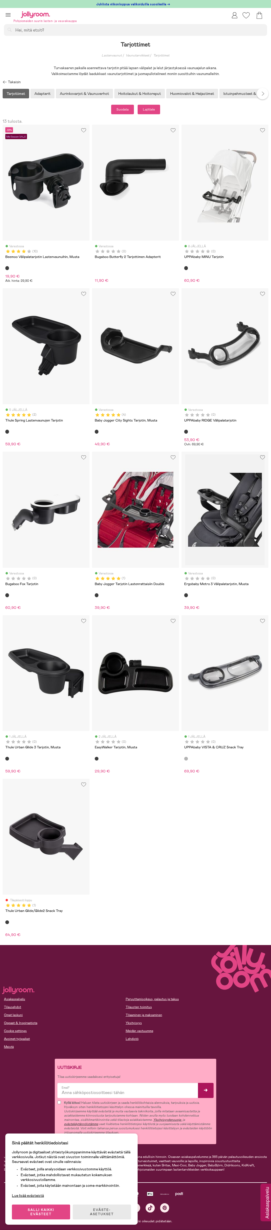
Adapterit (42, 93)
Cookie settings (15, 1031)
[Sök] (9, 30)
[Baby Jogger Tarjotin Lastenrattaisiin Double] (96, 595)
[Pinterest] (164, 1208)
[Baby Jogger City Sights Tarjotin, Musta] (96, 431)
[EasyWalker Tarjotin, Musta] (96, 759)
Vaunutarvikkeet (137, 55)
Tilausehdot (12, 1007)
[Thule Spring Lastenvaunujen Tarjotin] (7, 431)
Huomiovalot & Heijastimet (192, 93)
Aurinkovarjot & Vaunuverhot (84, 93)
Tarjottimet (161, 55)
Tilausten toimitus (139, 1007)
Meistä (9, 1047)
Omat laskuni (13, 1015)
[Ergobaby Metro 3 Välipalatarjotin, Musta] (186, 595)
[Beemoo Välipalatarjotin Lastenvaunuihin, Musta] (7, 268)
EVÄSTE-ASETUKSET (102, 1212)
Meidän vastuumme (139, 1031)
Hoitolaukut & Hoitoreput (139, 93)
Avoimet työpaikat (17, 1039)
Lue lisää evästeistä (28, 1195)
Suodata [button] (122, 109)
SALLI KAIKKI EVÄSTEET (41, 1212)
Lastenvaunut (112, 55)
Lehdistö (132, 1039)
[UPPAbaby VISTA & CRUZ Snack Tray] (186, 759)
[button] (8, 14)
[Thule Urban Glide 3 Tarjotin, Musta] (7, 759)
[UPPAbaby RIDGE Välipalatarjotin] (186, 431)
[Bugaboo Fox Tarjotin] (7, 595)
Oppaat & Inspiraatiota (20, 1023)
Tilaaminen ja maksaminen (144, 1015)
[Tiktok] (150, 1208)
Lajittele (149, 109)
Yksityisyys (134, 1023)
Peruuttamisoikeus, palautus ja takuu (152, 999)
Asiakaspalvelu (14, 999)
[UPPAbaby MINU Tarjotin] (186, 268)
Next (262, 93)
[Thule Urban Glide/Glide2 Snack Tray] (7, 922)
